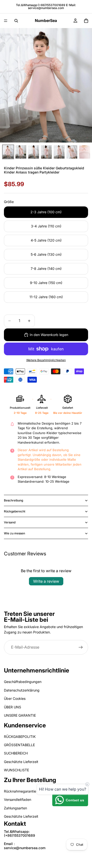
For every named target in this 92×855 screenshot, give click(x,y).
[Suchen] (16, 20)
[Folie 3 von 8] (33, 152)
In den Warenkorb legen (49, 335)
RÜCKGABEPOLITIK (20, 736)
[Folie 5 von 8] (59, 152)
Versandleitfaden (17, 799)
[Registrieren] (81, 647)
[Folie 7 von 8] (84, 152)
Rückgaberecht (14, 511)
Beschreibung (13, 500)
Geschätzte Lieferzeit (21, 762)
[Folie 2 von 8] (20, 152)
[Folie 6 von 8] (71, 152)
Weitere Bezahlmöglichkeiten (46, 360)
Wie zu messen (14, 533)
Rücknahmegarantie (20, 791)
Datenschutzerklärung (21, 690)
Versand (9, 522)
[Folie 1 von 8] (8, 152)
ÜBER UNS (12, 707)
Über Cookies (15, 698)
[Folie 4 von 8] (46, 152)
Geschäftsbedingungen (22, 682)
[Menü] (5, 20)
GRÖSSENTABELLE (19, 745)
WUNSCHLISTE (16, 770)
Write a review (46, 581)
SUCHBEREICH (16, 753)
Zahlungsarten (15, 808)
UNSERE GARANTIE (20, 715)
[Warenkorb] (86, 20)
